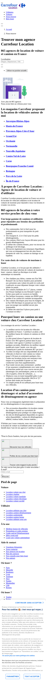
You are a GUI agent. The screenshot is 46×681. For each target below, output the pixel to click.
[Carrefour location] (13, 8)
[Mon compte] (2, 23)
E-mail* (4, 469)
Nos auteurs (10, 558)
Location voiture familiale (16, 497)
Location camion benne (15, 517)
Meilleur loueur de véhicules (17, 529)
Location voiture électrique (16, 499)
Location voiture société (15, 501)
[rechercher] (2, 66)
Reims (8, 599)
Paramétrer (13, 676)
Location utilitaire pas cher (16, 510)
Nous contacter (12, 549)
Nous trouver (11, 17)
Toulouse (9, 576)
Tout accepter (32, 676)
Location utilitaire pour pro (16, 519)
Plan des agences (12, 554)
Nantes (8, 581)
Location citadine (12, 494)
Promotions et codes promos (17, 531)
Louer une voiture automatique (18, 538)
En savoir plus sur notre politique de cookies (18, 656)
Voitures (9, 14)
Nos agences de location (15, 551)
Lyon (8, 574)
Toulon (8, 597)
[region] (23, 640)
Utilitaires (9, 12)
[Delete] (2, 64)
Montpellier (10, 583)
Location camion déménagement (18, 513)
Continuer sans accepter (28, 603)
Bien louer (10, 19)
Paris (8, 568)
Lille (7, 585)
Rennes (9, 588)
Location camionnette (14, 515)
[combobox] (23, 62)
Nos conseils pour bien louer (17, 556)
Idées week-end (12, 535)
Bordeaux (9, 572)
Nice (8, 579)
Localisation (5, 59)
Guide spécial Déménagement (17, 533)
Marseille (9, 570)
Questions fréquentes (14, 547)
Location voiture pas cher (16, 492)
